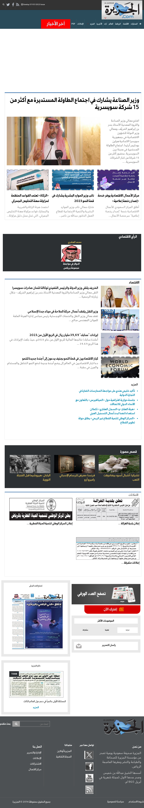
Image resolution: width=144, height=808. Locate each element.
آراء (105, 24)
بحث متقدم (5, 724)
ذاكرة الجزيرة (35, 666)
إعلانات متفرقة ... (130, 563)
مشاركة (85, 630)
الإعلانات (80, 24)
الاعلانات (133, 495)
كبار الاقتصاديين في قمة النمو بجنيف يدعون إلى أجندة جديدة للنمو (60, 358)
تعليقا (107, 630)
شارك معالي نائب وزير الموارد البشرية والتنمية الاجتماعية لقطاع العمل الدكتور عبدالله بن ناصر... (75, 211)
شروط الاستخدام (136, 802)
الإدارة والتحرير (34, 752)
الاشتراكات (35, 764)
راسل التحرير (109, 645)
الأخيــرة (99, 24)
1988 (14, 674)
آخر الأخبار (56, 24)
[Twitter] (8, 5)
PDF (73, 24)
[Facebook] (13, 5)
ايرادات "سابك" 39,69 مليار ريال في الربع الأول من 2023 (63, 335)
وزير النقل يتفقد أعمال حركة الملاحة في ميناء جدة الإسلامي (63, 311)
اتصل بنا (37, 746)
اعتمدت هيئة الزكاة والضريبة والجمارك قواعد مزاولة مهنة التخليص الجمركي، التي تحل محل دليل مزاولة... (28, 211)
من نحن (136, 746)
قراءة (127, 630)
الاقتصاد (126, 24)
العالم (111, 24)
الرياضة (118, 24)
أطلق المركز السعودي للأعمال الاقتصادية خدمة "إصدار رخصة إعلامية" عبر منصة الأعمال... (122, 211)
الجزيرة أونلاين (64, 751)
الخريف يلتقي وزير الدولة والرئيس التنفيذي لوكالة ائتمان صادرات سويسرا (55, 288)
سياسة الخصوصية (115, 802)
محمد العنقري (74, 242)
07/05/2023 (34, 4)
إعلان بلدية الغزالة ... (128, 523)
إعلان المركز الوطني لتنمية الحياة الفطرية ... (49, 523)
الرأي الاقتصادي (128, 236)
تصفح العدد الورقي (35, 586)
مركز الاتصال (34, 769)
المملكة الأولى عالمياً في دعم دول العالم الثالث (44, 701)
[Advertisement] (71, 60)
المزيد (92, 24)
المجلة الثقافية (63, 756)
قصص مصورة (128, 451)
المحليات (134, 24)
